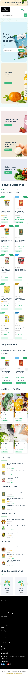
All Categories (4, 574)
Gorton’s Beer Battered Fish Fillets (20, 299)
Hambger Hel (6, 303)
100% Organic (4, 238)
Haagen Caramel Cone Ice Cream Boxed (6, 299)
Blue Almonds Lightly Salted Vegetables (6, 270)
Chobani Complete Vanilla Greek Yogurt (20, 270)
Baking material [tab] (7, 189)
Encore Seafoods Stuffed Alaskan (5, 327)
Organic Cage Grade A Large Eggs (15, 519)
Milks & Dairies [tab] (4, 192)
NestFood (5, 217)
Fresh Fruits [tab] (15, 189)
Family (2, 296)
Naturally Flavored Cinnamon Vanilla (20, 413)
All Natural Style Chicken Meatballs (19, 212)
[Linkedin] (4, 664)
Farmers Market (18, 210)
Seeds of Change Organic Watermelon (6, 444)
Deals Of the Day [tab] (7, 350)
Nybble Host (19, 673)
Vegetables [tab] (16, 192)
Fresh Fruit (3, 208)
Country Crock (6, 246)
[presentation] (1, 369)
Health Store (3, 325)
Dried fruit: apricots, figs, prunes (20, 444)
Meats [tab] (10, 192)
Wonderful (19, 217)
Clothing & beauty (4, 323)
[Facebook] (2, 664)
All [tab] (1, 189)
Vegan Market (4, 210)
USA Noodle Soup (21, 447)
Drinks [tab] (2, 353)
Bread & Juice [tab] (21, 350)
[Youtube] (8, 664)
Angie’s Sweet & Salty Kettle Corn (6, 241)
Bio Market (17, 267)
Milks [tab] (6, 353)
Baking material (4, 237)
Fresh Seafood (18, 208)
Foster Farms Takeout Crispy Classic (20, 241)
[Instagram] (10, 664)
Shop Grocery (4, 267)
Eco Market (17, 325)
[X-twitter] (6, 664)
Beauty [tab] (15, 350)
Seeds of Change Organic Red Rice (5, 212)
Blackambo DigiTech (10, 673)
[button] (13, 59)
